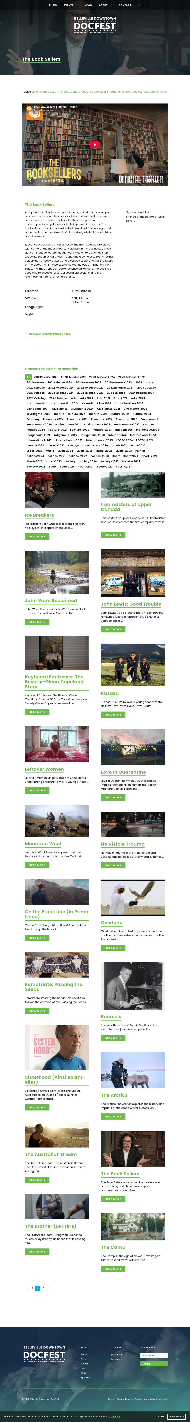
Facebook (119, 1354)
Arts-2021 (63, 92)
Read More (37, 536)
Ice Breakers (39, 515)
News (88, 5)
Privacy (112, 1399)
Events (69, 5)
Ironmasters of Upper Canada (126, 507)
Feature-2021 (97, 92)
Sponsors (85, 1377)
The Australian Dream (51, 1154)
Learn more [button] (115, 1416)
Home (84, 1354)
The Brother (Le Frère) (51, 1226)
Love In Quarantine (123, 772)
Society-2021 (140, 92)
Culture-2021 (79, 92)
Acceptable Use (152, 1399)
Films (53, 5)
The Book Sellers (120, 1174)
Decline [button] (160, 1416)
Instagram (119, 1359)
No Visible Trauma (123, 844)
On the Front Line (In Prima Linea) (57, 914)
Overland (112, 922)
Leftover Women (44, 769)
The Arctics (114, 1095)
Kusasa (110, 693)
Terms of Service (133, 1399)
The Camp (113, 1247)
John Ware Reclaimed (51, 600)
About (103, 5)
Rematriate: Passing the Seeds (53, 987)
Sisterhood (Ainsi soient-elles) (55, 1079)
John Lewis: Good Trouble (131, 604)
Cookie (120, 1399)
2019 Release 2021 (43, 92)
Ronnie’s (111, 1016)
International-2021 (119, 92)
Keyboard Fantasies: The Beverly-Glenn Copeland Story (54, 682)
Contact (125, 5)
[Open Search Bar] (139, 5)
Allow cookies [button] (177, 1416)
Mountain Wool (43, 844)
